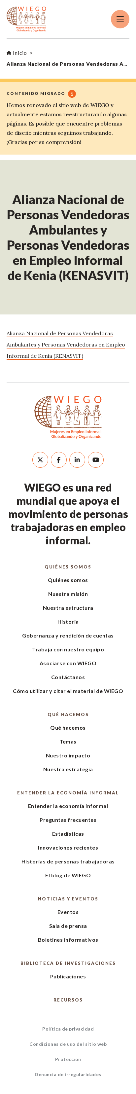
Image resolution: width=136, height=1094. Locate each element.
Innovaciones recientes (68, 847)
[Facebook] (59, 460)
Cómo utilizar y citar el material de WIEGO (68, 691)
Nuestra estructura (68, 607)
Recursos (68, 1000)
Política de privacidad (68, 1029)
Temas (68, 741)
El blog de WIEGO (68, 875)
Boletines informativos (68, 939)
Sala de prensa (68, 926)
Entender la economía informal (68, 792)
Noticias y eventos (68, 898)
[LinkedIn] (77, 460)
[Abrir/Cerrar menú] (120, 19)
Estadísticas (68, 833)
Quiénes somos (68, 566)
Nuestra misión (68, 594)
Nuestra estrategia (68, 769)
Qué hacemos (68, 714)
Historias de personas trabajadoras (68, 861)
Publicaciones (68, 976)
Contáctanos (68, 677)
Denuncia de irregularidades (68, 1074)
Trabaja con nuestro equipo (68, 649)
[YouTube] (96, 460)
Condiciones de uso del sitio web (68, 1044)
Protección (68, 1059)
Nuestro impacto (68, 755)
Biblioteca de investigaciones (68, 963)
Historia (68, 621)
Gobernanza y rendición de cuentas (68, 635)
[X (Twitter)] (40, 460)
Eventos (68, 912)
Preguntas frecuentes (68, 820)
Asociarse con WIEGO (68, 663)
